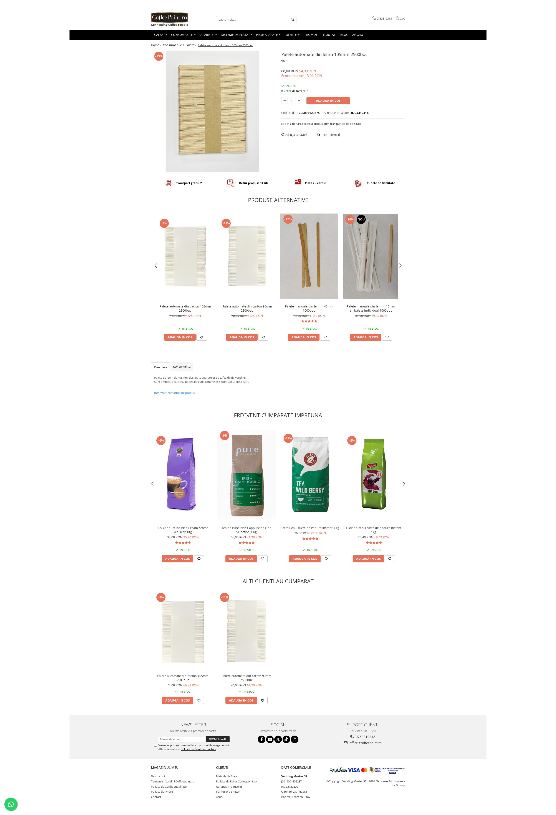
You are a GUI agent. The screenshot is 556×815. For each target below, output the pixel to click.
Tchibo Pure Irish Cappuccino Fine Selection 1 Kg (246, 530)
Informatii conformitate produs (174, 393)
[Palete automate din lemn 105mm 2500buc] (213, 111)
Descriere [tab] (160, 367)
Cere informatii (330, 135)
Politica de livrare (162, 792)
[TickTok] (286, 739)
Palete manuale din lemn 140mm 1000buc (309, 308)
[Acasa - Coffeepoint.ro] (172, 19)
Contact (156, 797)
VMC (284, 61)
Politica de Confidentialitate (198, 749)
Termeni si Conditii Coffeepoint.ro (172, 781)
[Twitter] (278, 739)
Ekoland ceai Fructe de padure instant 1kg (373, 530)
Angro (357, 35)
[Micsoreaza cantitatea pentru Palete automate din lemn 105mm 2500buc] (284, 100)
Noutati (329, 35)
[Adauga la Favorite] (201, 337)
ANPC (219, 797)
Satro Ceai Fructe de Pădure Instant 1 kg (310, 528)
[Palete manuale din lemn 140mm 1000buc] (309, 256)
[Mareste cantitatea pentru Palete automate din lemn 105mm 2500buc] (299, 100)
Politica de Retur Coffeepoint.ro (236, 781)
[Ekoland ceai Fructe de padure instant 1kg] (373, 475)
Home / (156, 45)
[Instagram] (294, 739)
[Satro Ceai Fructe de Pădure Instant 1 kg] (310, 475)
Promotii (311, 35)
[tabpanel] (213, 111)
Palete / (191, 45)
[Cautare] (292, 19)
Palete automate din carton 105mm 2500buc (185, 308)
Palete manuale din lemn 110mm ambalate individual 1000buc (371, 308)
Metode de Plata (226, 776)
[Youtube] (270, 739)
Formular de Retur (228, 792)
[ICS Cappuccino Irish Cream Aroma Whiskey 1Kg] (182, 475)
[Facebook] (261, 739)
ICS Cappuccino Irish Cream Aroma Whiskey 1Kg (182, 530)
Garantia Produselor (229, 787)
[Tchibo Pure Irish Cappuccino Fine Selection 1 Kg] (246, 474)
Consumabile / (174, 45)
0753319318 (365, 736)
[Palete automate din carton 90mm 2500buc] (247, 256)
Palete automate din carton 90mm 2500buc (247, 308)
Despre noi (158, 776)
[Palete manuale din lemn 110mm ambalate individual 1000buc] (371, 256)
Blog (344, 35)
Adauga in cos (328, 101)
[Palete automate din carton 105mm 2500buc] (185, 256)
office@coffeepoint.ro (365, 743)
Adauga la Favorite (296, 135)
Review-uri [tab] (182, 366)
